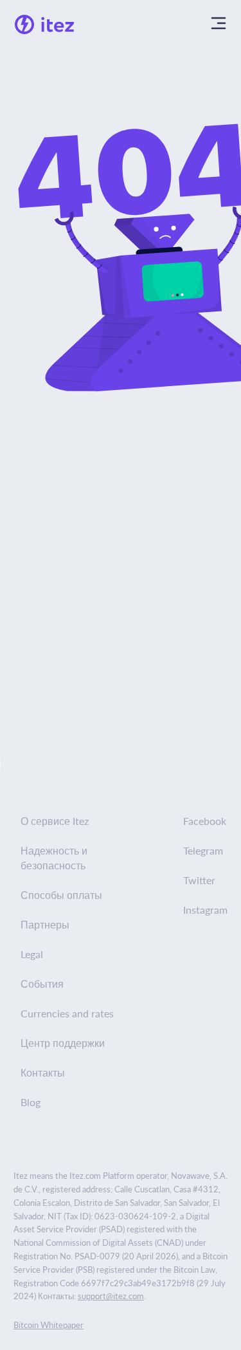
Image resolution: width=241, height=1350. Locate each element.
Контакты (43, 1072)
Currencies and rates (67, 1013)
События (42, 983)
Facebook (204, 820)
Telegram (203, 850)
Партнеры (45, 924)
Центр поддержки (63, 1042)
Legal (32, 954)
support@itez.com (111, 1296)
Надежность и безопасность (54, 858)
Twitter (199, 880)
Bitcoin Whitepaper (48, 1324)
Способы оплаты (61, 894)
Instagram (205, 909)
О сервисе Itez (55, 820)
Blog (30, 1102)
